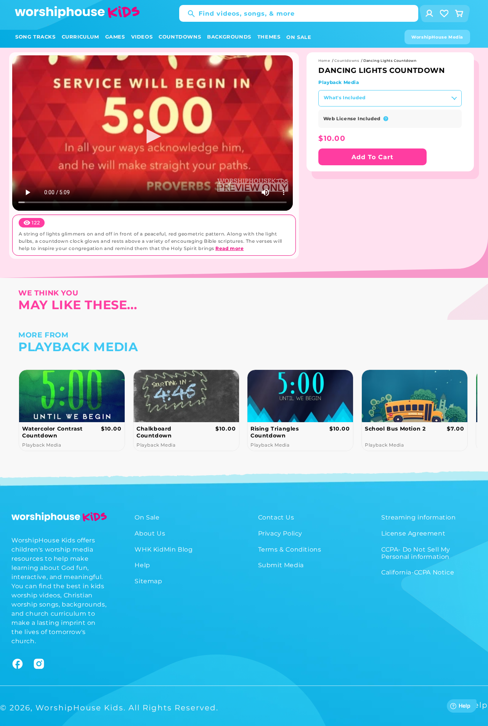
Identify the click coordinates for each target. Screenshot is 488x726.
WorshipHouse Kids (79, 707)
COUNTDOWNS (180, 37)
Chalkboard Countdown (154, 432)
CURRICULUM (80, 37)
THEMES (269, 37)
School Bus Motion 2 (395, 428)
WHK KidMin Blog (164, 549)
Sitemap (148, 581)
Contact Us (276, 517)
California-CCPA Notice (417, 572)
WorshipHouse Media (437, 37)
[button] (35, 37)
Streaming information (418, 517)
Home (324, 60)
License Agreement (413, 533)
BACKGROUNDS (229, 37)
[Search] (187, 13)
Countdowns (346, 60)
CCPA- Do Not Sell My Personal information (415, 553)
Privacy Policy (280, 533)
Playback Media (338, 82)
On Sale (147, 517)
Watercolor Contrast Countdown (52, 432)
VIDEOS (142, 37)
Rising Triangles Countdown (274, 432)
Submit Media (281, 565)
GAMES (115, 37)
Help (142, 565)
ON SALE (298, 37)
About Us (150, 533)
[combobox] (298, 13)
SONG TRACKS (35, 37)
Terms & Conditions (289, 549)
